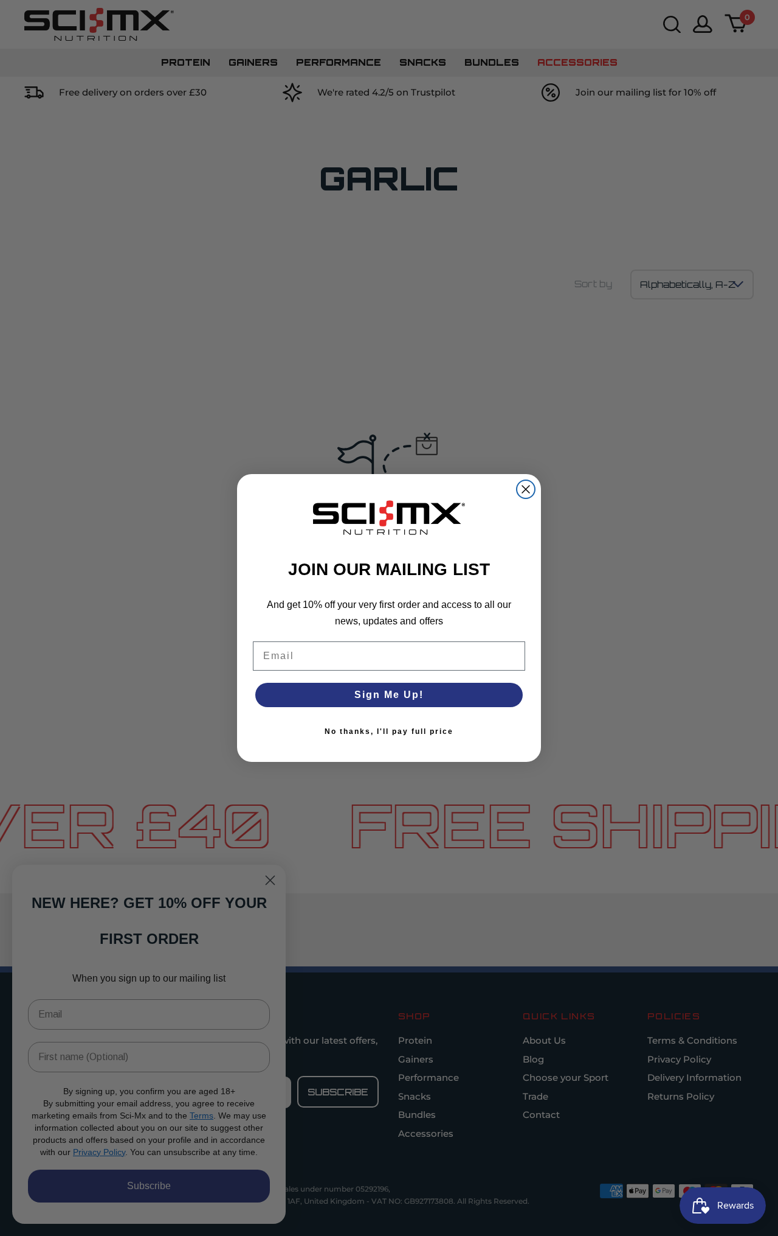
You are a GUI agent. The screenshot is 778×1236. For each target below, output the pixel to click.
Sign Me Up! (389, 695)
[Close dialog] (526, 489)
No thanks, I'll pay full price (389, 731)
